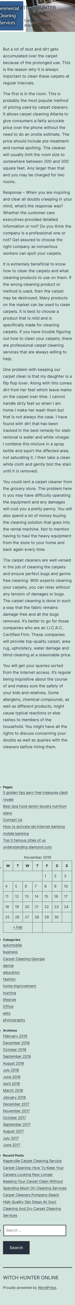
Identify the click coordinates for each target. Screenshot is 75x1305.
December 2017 (16, 1104)
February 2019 (15, 1036)
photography (14, 1020)
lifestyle (9, 1000)
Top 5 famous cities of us (24, 840)
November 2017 (16, 1111)
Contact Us (12, 820)
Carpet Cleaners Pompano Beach (31, 1195)
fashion (9, 979)
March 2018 (13, 1090)
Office (8, 1006)
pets (6, 1013)
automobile (12, 945)
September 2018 (17, 1056)
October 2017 (14, 1118)
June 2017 (11, 1145)
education (11, 972)
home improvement (19, 986)
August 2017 (13, 1131)
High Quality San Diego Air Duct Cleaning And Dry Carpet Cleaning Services (32, 1208)
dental (8, 966)
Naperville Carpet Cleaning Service (32, 1161)
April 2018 (11, 1084)
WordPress (47, 1287)
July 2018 (11, 1070)
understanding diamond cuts (27, 847)
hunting (9, 993)
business (10, 952)
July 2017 (11, 1138)
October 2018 (14, 1050)
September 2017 (17, 1124)
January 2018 (14, 1097)
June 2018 (11, 1077)
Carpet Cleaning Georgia (24, 959)
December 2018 (16, 1043)
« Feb (17, 927)
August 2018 (13, 1063)
